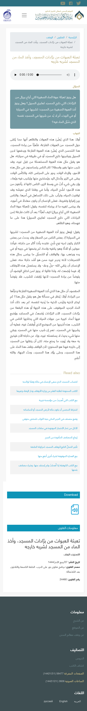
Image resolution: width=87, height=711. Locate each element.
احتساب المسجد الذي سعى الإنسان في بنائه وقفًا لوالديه (50, 381)
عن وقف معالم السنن (71, 634)
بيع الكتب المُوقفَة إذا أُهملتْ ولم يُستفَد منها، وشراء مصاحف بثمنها (48, 467)
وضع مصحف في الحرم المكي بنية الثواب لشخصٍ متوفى (49, 418)
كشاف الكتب (76, 665)
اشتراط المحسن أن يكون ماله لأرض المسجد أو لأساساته (50, 409)
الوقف (49, 37)
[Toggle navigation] (24, 15)
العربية (77, 701)
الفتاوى (61, 37)
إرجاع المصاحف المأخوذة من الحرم (61, 437)
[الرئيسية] (59, 14)
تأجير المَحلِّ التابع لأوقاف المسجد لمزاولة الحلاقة (54, 446)
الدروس (80, 658)
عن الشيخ (78, 620)
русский (48, 701)
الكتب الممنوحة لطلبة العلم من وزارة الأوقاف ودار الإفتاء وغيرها (47, 390)
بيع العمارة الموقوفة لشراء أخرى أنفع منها (57, 456)
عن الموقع (78, 627)
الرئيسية (73, 37)
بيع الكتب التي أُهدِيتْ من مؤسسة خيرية (58, 400)
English (63, 701)
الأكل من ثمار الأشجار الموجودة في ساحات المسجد (53, 428)
